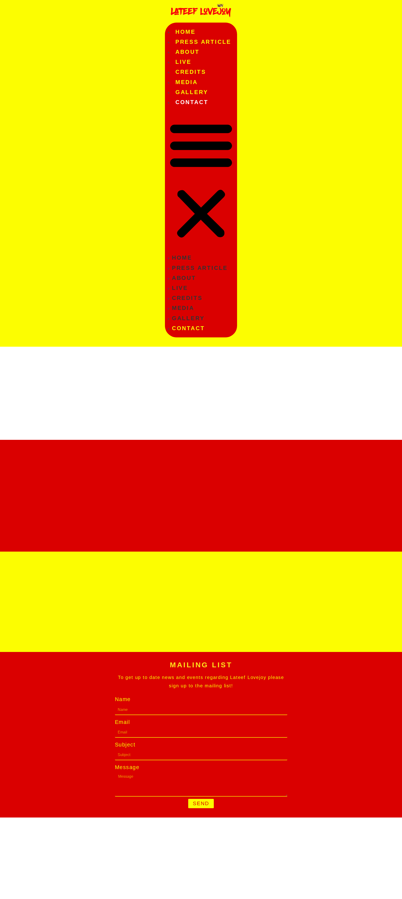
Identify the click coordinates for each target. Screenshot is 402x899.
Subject (125, 745)
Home (185, 32)
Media (186, 82)
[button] (201, 180)
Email (122, 722)
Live (183, 62)
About (187, 52)
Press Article (203, 42)
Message (127, 767)
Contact (191, 102)
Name (123, 699)
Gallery (191, 92)
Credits (190, 72)
